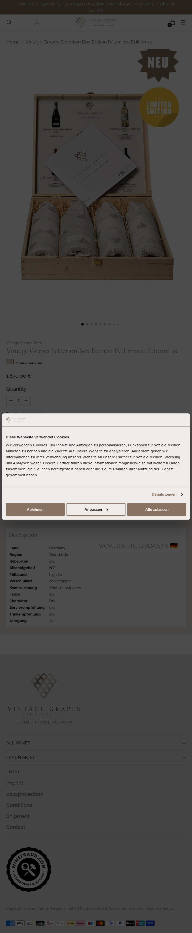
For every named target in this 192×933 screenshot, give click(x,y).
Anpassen (93, 509)
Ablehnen (35, 509)
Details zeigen (164, 494)
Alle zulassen (156, 509)
